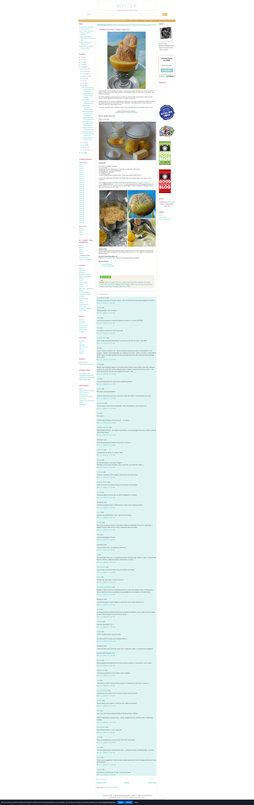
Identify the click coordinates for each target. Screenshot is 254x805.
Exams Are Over (84, 257)
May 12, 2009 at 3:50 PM (106, 477)
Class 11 (81, 184)
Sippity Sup (100, 450)
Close (136, 802)
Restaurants (155, 20)
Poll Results (82, 404)
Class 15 (81, 192)
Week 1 (81, 245)
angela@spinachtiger (103, 427)
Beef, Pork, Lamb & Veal (86, 288)
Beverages (82, 272)
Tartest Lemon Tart (106, 286)
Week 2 (81, 247)
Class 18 (81, 198)
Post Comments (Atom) (111, 787)
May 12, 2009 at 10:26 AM (106, 408)
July (83, 81)
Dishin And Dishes (102, 482)
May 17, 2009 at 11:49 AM (106, 765)
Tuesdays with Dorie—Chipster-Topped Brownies (88, 95)
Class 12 (81, 186)
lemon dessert (138, 282)
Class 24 (81, 210)
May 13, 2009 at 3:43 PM (106, 675)
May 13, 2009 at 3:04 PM (106, 665)
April (83, 142)
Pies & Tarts (82, 306)
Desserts (81, 296)
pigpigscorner (100, 670)
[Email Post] (101, 280)
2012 (82, 59)
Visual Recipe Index (108, 266)
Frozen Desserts (84, 304)
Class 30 (81, 222)
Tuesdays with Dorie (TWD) (87, 377)
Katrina (99, 512)
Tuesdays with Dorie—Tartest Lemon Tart (114, 30)
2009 (82, 67)
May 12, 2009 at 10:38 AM (106, 423)
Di (97, 555)
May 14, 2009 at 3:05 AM (106, 732)
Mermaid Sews (101, 727)
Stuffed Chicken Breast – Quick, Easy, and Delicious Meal (87, 38)
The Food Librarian (102, 690)
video (135, 252)
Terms (162, 20)
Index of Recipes (107, 264)
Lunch (81, 280)
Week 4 (81, 251)
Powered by (162, 76)
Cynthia (99, 307)
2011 (82, 62)
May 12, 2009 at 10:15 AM (106, 384)
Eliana (98, 317)
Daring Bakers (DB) (84, 373)
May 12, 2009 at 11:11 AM (106, 435)
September (85, 76)
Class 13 (81, 188)
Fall (80, 343)
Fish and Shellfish (84, 292)
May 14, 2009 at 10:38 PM (106, 742)
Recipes (148, 20)
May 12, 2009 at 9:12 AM (106, 343)
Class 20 (81, 202)
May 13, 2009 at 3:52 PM (106, 686)
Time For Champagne (85, 259)
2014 (82, 57)
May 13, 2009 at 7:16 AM (106, 617)
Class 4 (81, 170)
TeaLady (99, 769)
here (111, 185)
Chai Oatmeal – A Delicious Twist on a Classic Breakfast (86, 32)
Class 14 (81, 190)
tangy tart (149, 284)
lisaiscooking (100, 403)
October (84, 73)
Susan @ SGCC (101, 338)
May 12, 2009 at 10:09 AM (106, 374)
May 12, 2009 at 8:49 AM (106, 333)
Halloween (82, 345)
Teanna (99, 364)
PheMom (99, 700)
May (83, 85)
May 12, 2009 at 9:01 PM (106, 530)
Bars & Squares (83, 298)
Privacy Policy (162, 217)
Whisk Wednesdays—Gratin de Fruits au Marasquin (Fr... (88, 113)
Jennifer (99, 389)
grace (98, 609)
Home (128, 20)
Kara (98, 413)
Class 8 (81, 178)
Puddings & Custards (85, 308)
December (85, 69)
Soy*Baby (99, 472)
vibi (98, 348)
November (85, 71)
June (83, 83)
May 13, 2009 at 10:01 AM (106, 641)
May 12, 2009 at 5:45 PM (106, 507)
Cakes (81, 300)
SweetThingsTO (101, 297)
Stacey (99, 492)
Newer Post (101, 783)
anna (98, 737)
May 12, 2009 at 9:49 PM (106, 550)
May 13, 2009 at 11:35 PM (106, 706)
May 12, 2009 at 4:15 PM (106, 487)
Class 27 (81, 216)
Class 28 (81, 218)
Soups (81, 286)
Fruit (80, 323)
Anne (98, 379)
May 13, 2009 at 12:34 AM (106, 582)
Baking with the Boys (109, 258)
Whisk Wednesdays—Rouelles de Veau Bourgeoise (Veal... (88, 123)
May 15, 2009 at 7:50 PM (106, 752)
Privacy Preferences (109, 802)
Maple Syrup (82, 327)
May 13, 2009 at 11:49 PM (106, 722)
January (84, 150)
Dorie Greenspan (118, 184)
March (84, 145)
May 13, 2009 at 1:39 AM (106, 604)
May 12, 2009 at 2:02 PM (106, 467)
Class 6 (81, 174)
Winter (81, 353)
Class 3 (81, 168)
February (85, 147)
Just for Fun (82, 398)
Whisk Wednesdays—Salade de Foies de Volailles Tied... (88, 89)
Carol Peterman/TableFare (104, 587)
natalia (98, 577)
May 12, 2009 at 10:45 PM (106, 562)
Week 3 (81, 249)
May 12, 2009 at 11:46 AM (106, 445)
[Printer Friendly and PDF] (105, 278)
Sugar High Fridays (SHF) (86, 375)
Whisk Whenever (170, 20)
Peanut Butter (83, 329)
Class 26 (81, 214)
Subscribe (167, 70)
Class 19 (81, 200)
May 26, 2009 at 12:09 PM (106, 775)
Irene (98, 680)
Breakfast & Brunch (84, 274)
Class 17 (81, 196)
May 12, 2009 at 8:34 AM (106, 313)
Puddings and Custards (122, 284)
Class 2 (81, 166)
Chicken (81, 290)
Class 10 (81, 182)
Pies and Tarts (109, 284)
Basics (81, 268)
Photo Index (140, 20)
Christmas (82, 341)
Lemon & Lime (83, 325)
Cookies (81, 302)
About (133, 20)
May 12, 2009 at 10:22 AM (106, 398)
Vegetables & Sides (84, 294)
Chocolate (82, 321)
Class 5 (81, 172)
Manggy (99, 460)
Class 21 (81, 204)
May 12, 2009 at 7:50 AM (106, 303)
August (84, 78)
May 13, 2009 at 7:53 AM (106, 627)
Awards (81, 388)
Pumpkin (81, 331)
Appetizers (82, 270)
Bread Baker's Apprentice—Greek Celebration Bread (88, 101)
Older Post (152, 783)
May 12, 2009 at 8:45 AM (106, 323)
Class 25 (81, 212)
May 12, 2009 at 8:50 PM (106, 517)
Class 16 (81, 194)
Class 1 (81, 164)
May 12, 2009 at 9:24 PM (106, 540)
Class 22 (81, 206)
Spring (81, 349)
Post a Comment (101, 779)
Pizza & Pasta (83, 282)
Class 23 (81, 208)
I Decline (128, 802)
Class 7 (81, 176)
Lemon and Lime (127, 282)
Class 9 (81, 180)
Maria (98, 534)
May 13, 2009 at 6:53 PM (106, 696)
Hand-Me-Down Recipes (86, 364)
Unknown (99, 522)
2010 (82, 64)
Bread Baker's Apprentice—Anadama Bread (87, 107)
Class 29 (81, 220)
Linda (98, 710)
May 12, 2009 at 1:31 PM (106, 455)
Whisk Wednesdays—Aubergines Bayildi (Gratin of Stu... (88, 133)
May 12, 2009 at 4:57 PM (106, 497)
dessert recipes (110, 282)
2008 (82, 153)
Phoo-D (99, 660)
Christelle (99, 621)
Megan (99, 757)
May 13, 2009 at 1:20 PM (106, 655)
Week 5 (81, 253)
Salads (81, 284)
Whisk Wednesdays (85, 379)
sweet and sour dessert (138, 284)
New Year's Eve (83, 347)
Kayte (98, 747)
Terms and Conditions (165, 219)
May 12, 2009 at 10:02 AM (106, 359)
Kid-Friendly (82, 310)
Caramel (81, 319)
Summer (81, 351)
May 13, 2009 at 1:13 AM (106, 594)
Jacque (99, 631)
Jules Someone (101, 567)
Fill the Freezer (83, 362)
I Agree (120, 802)
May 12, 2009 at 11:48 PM (106, 572)
